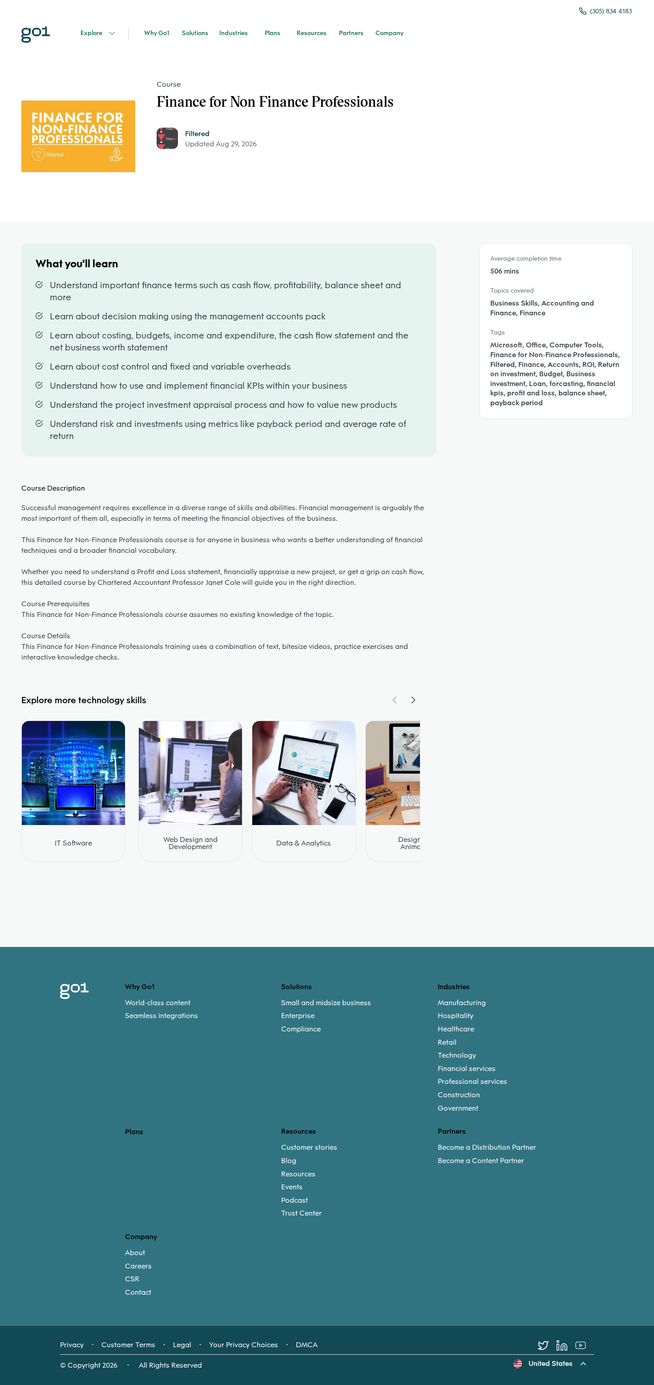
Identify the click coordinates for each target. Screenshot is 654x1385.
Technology (457, 1055)
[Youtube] (584, 1345)
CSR (132, 1279)
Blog (288, 1161)
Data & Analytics (303, 843)
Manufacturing (462, 1003)
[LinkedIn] (566, 1345)
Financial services (467, 1069)
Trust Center (301, 1213)
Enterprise (298, 1016)
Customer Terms (128, 1345)
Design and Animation (417, 843)
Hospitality (455, 1016)
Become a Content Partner (481, 1161)
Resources (298, 1174)
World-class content (157, 1003)
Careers (138, 1266)
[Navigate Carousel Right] (413, 700)
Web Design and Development (190, 843)
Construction (459, 1095)
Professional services (472, 1082)
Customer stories (309, 1147)
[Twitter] (547, 1345)
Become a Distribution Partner (487, 1147)
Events (292, 1187)
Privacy (72, 1345)
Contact (138, 1292)
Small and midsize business (326, 1003)
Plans (134, 1132)
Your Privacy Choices (243, 1345)
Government (458, 1108)
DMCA (307, 1345)
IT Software (73, 843)
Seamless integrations (161, 1016)
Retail (447, 1042)
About (135, 1253)
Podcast (294, 1200)
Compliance (301, 1029)
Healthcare (456, 1029)
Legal (182, 1345)
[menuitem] (203, 1009)
